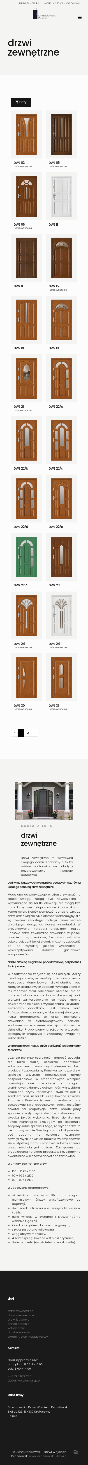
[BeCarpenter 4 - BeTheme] (44, 13)
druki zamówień (19, 1332)
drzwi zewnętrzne (20, 1311)
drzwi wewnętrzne (21, 1315)
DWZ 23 (54, 585)
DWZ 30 (19, 705)
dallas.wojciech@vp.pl (24, 1380)
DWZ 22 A (20, 585)
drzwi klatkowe (19, 1319)
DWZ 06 (19, 224)
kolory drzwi (16, 1328)
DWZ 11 (53, 224)
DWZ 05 (54, 162)
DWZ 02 (19, 162)
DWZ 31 (54, 705)
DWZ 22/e (56, 526)
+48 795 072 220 (19, 1376)
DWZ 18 (19, 348)
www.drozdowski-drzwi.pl (48, 1456)
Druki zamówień (29, 3)
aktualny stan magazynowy (28, 1336)
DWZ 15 (54, 286)
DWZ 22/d (21, 526)
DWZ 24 (19, 643)
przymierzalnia (19, 1324)
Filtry (23, 102)
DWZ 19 (54, 348)
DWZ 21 (19, 406)
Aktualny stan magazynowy (62, 3)
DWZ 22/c (56, 468)
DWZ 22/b (21, 468)
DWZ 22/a (56, 406)
